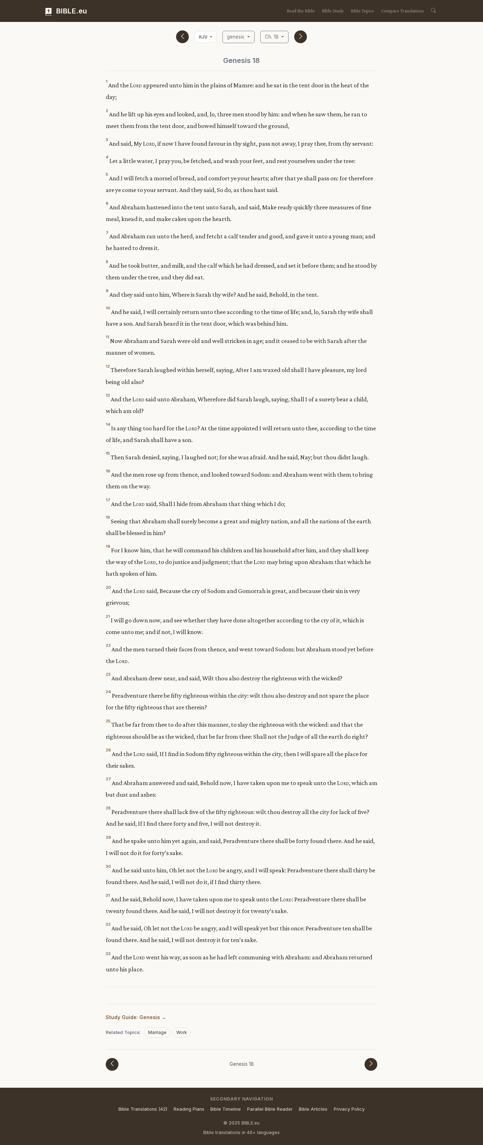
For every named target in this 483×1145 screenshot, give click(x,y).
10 (108, 308)
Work (181, 1032)
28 (108, 808)
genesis (236, 37)
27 (108, 779)
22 (108, 645)
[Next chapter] (300, 36)
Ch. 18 (272, 37)
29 (108, 837)
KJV (204, 37)
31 (108, 895)
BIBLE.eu (70, 11)
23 (108, 674)
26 (108, 750)
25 (108, 721)
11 (107, 337)
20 (108, 587)
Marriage (157, 1032)
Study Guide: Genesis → (136, 1017)
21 (108, 616)
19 (108, 546)
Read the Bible (301, 10)
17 (108, 500)
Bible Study (333, 10)
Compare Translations (402, 10)
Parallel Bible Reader (270, 1109)
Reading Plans (189, 1109)
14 (108, 424)
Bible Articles (313, 1109)
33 (108, 953)
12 (108, 366)
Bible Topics (362, 10)
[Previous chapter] (182, 36)
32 (108, 924)
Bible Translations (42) (142, 1109)
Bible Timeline (225, 1109)
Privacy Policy (349, 1109)
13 (108, 395)
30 (108, 866)
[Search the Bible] (433, 11)
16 (108, 471)
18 (108, 517)
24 (108, 691)
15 (108, 453)
